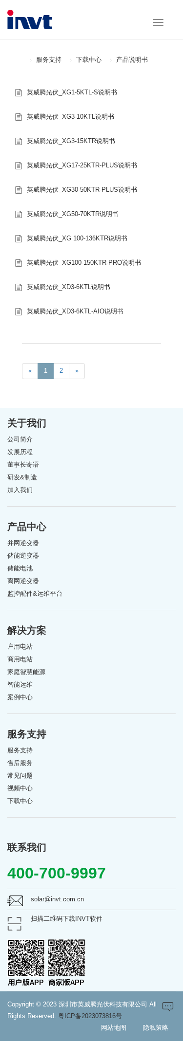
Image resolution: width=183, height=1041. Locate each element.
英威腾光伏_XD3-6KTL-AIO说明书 (75, 311)
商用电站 (20, 659)
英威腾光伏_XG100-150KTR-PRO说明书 (84, 262)
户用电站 (20, 646)
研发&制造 (22, 477)
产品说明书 (132, 59)
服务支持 (48, 59)
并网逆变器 (23, 543)
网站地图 (113, 1027)
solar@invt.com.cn (57, 899)
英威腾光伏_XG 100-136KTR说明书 (77, 238)
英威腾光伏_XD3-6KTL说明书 (68, 287)
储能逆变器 (23, 555)
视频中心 (20, 788)
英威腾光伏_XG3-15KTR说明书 (71, 141)
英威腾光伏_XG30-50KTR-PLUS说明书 (82, 189)
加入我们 (20, 489)
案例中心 (20, 697)
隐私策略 (155, 1027)
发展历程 (20, 452)
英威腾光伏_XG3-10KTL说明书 (70, 116)
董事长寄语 (23, 464)
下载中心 (89, 59)
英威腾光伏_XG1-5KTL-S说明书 (72, 92)
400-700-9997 (56, 873)
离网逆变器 (23, 580)
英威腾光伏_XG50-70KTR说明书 (73, 214)
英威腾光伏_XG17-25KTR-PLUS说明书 (82, 165)
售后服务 (20, 763)
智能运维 (20, 684)
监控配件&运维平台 (34, 593)
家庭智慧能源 (26, 672)
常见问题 (20, 775)
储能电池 (20, 568)
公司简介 (20, 439)
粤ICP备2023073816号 (90, 1016)
